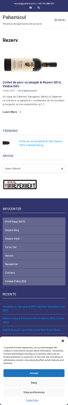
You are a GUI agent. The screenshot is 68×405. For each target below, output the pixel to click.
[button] (63, 341)
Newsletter (11, 264)
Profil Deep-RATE (15, 221)
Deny (34, 382)
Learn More (10, 112)
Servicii (9, 255)
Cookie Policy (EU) (15, 281)
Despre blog (12, 230)
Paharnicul (14, 17)
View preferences (34, 392)
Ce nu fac (11, 247)
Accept (34, 373)
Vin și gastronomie (27, 90)
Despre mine (12, 238)
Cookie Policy (32, 400)
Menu (61, 20)
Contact (10, 272)
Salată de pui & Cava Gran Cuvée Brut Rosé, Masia (32, 329)
